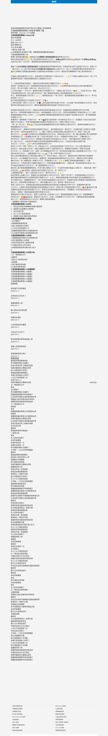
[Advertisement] (54, 15)
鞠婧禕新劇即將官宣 (18, 483)
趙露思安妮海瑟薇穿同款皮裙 (22, 401)
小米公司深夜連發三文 (19, 628)
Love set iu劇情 (60, 727)
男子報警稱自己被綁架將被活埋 (22, 606)
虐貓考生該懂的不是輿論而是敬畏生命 (25, 495)
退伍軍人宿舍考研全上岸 (20, 457)
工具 (43, 28)
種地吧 (13, 428)
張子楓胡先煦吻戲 (17, 462)
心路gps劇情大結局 (61, 717)
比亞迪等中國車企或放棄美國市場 (23, 397)
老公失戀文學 (16, 425)
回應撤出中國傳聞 (17, 459)
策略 (22, 28)
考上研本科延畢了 (17, 438)
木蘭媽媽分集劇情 (17, 708)
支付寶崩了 (15, 389)
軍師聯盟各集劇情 (61, 730)
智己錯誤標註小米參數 (19, 638)
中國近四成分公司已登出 (20, 556)
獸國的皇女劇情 (60, 714)
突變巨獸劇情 (59, 719)
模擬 (19, 28)
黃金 (12, 387)
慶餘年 (13, 452)
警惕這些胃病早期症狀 (19, 430)
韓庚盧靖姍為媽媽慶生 (19, 454)
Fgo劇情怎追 (59, 708)
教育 (49, 28)
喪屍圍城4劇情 (60, 711)
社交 (36, 28)
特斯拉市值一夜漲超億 (19, 469)
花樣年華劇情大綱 (17, 706)
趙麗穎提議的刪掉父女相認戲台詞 (23, 411)
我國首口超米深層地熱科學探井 (22, 399)
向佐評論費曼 (16, 440)
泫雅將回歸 (15, 592)
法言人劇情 (15, 722)
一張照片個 (15, 433)
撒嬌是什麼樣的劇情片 (18, 725)
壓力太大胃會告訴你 (18, 563)
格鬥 (29, 28)
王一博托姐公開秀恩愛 (19, 553)
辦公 (32, 28)
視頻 (46, 28)
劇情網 (54, 2)
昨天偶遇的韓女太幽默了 (20, 392)
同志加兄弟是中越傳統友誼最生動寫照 (25, 565)
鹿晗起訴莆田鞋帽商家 (19, 471)
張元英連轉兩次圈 (17, 522)
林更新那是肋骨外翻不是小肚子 (22, 524)
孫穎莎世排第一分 (17, 442)
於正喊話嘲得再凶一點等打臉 (22, 507)
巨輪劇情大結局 (16, 711)
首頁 (12, 28)
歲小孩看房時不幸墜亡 (19, 476)
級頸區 (13, 406)
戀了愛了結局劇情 (17, 714)
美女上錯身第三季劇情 (62, 722)
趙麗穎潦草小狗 (17, 467)
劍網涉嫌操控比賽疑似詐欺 (21, 382)
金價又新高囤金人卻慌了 (20, 640)
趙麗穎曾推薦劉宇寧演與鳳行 (22, 394)
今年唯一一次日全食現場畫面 (22, 450)
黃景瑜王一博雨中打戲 (19, 474)
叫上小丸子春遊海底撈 (19, 479)
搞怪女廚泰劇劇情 (17, 730)
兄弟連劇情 (15, 719)
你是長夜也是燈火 (17, 503)
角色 (26, 28)
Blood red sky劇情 (61, 706)
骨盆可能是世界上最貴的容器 (22, 423)
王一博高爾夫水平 (17, 385)
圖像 (39, 28)
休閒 (16, 28)
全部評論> (93, 382)
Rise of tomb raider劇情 (18, 717)
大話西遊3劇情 (60, 725)
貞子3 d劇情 (15, 727)
